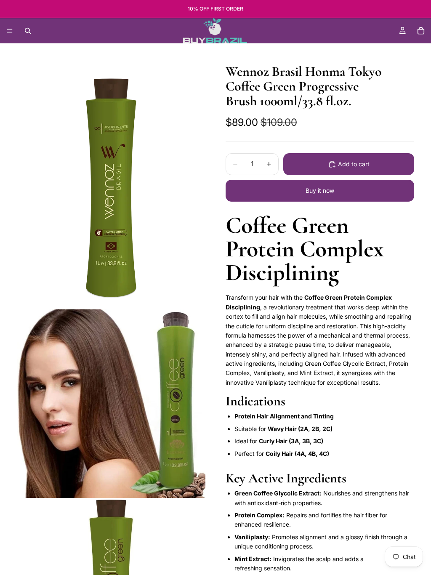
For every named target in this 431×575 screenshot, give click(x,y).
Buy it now (320, 190)
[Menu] (9, 30)
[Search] (28, 30)
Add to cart (354, 164)
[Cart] (421, 30)
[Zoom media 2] (111, 403)
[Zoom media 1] (111, 181)
